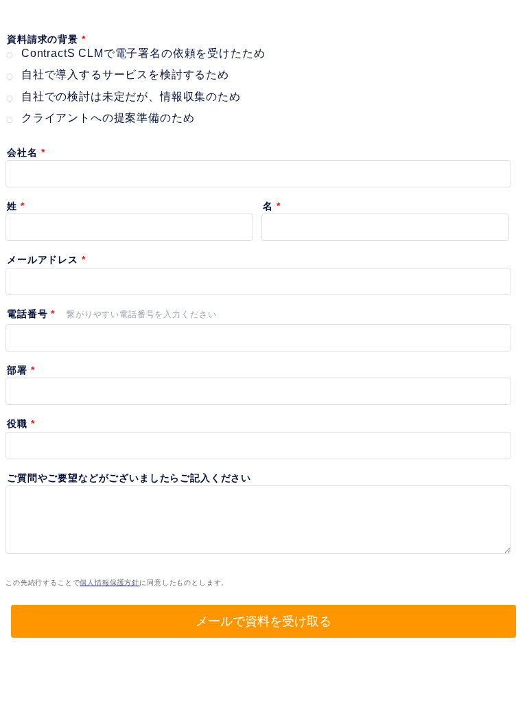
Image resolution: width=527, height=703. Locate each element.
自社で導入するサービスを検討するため (125, 74)
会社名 (22, 152)
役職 (17, 423)
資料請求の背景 (42, 39)
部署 (17, 370)
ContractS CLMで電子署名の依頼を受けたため (143, 53)
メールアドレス (42, 259)
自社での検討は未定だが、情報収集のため (131, 96)
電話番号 (27, 313)
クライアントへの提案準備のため (108, 118)
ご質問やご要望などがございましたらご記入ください (129, 477)
